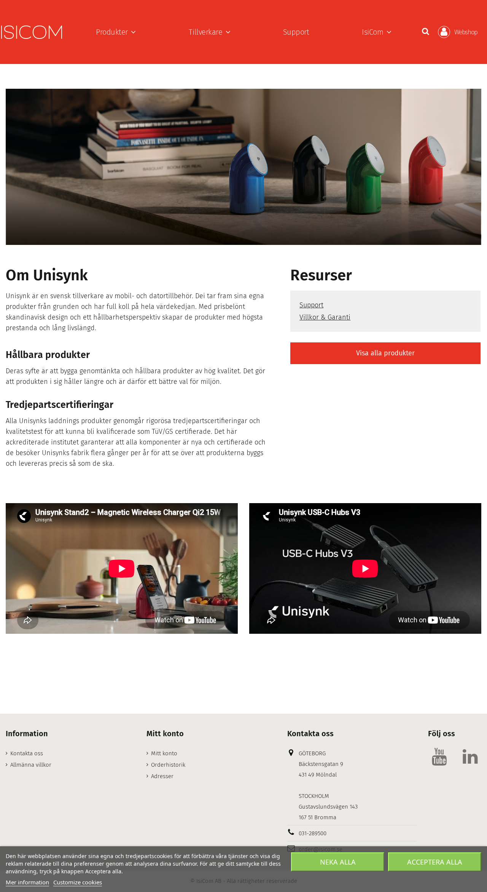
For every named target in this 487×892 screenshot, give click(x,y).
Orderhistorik (168, 764)
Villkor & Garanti (324, 317)
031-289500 (312, 833)
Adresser (162, 776)
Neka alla (338, 861)
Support (311, 305)
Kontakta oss (26, 753)
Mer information (27, 882)
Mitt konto (164, 753)
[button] (115, 32)
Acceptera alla (434, 861)
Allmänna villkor (30, 764)
